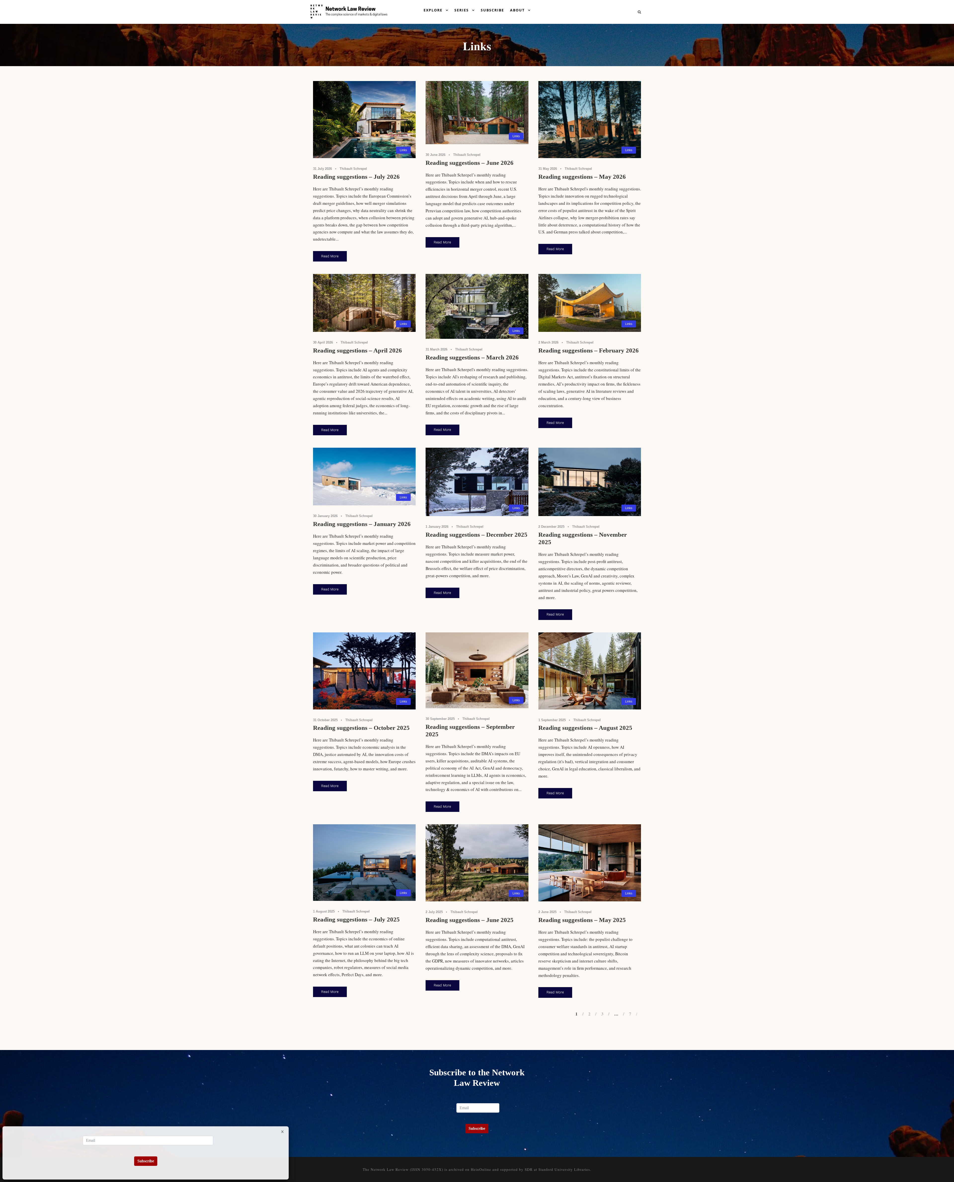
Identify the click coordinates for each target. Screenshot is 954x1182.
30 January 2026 (325, 516)
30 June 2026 (435, 155)
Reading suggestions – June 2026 (470, 162)
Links (403, 150)
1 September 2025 (552, 720)
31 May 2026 (547, 169)
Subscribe (492, 10)
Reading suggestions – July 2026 (356, 176)
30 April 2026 (323, 342)
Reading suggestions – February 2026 (588, 350)
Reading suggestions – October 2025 (361, 727)
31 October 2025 (325, 720)
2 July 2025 (434, 912)
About (517, 10)
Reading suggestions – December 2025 (476, 534)
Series (461, 10)
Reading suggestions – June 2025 (470, 920)
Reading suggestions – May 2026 (582, 176)
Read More (330, 256)
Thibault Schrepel (353, 169)
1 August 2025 (324, 911)
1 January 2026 (437, 526)
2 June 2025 (547, 912)
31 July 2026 (322, 169)
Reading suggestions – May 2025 (582, 920)
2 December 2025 (551, 526)
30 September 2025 (440, 719)
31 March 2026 (436, 349)
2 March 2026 (548, 342)
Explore (433, 10)
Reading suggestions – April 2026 (357, 350)
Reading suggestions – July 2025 (356, 919)
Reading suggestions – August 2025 (585, 727)
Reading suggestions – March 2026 (472, 357)
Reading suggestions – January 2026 (362, 524)
